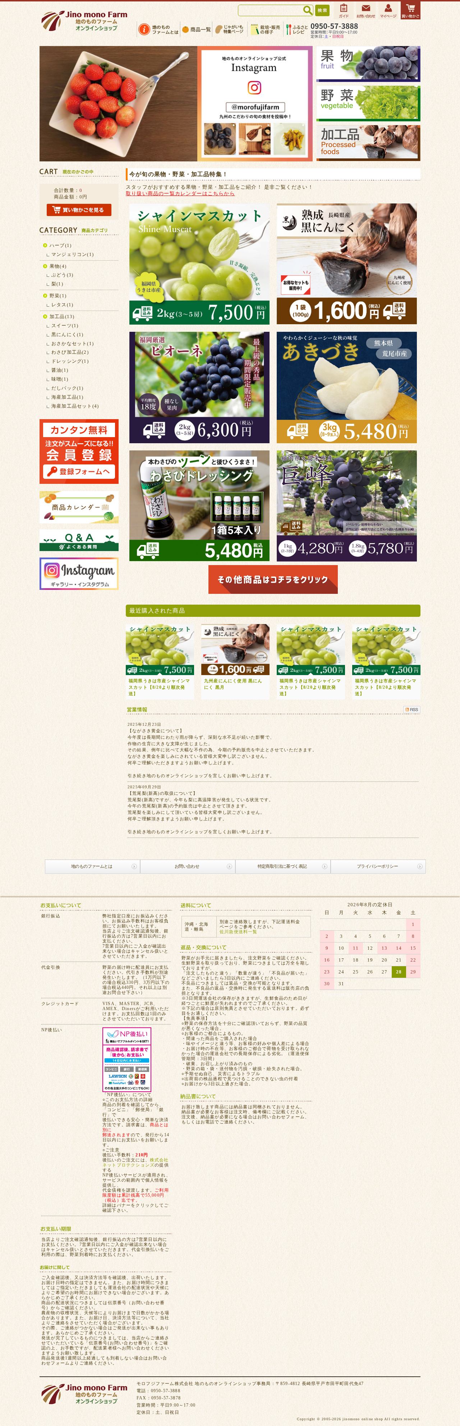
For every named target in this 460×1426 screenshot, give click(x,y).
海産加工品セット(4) (75, 406)
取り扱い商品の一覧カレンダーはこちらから (180, 193)
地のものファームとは (91, 866)
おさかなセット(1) (72, 343)
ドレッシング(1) (70, 361)
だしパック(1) (67, 388)
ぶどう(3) (62, 275)
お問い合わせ (187, 866)
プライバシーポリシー (377, 866)
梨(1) (57, 283)
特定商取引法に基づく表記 (282, 866)
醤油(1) (59, 370)
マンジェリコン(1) (72, 254)
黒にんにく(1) (67, 334)
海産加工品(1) (67, 397)
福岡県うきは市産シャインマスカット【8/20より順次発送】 (159, 687)
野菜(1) (58, 295)
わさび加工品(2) (70, 352)
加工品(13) (62, 316)
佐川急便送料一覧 (239, 931)
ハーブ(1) (61, 245)
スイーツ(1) (64, 325)
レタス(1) (62, 304)
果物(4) (58, 266)
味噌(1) (59, 379)
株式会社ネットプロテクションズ (135, 1162)
